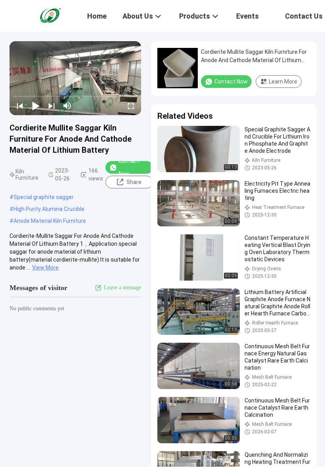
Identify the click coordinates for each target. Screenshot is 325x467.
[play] (75, 78)
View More (45, 267)
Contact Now (129, 167)
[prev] (20, 106)
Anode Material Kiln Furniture (49, 221)
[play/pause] (36, 106)
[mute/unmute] (67, 106)
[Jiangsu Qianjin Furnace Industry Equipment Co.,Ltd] (49, 15)
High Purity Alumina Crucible (48, 209)
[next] (51, 106)
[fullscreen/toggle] (131, 106)
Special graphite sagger (43, 197)
